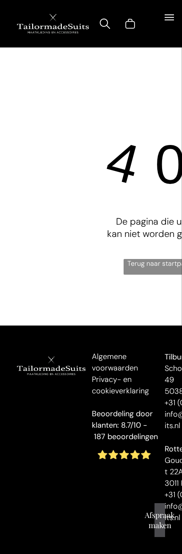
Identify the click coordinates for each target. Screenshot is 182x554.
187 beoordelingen (126, 437)
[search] (104, 25)
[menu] (169, 17)
